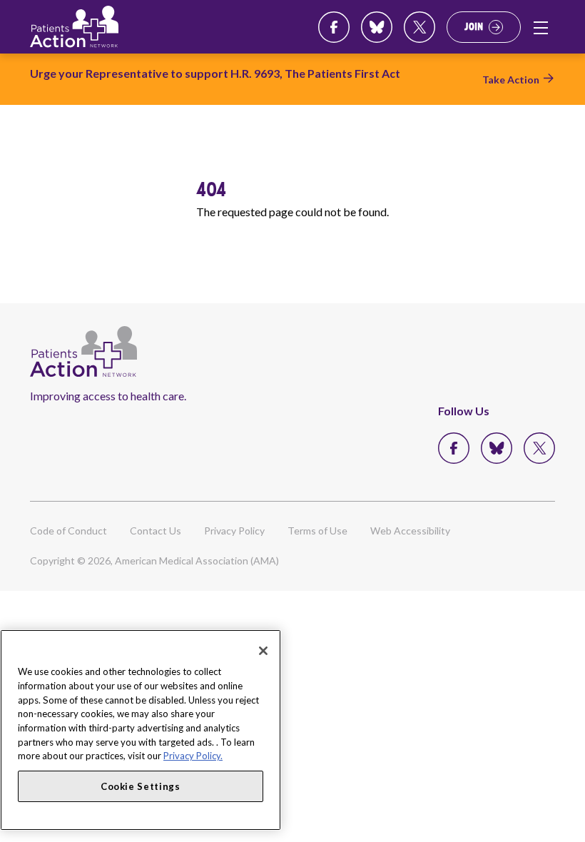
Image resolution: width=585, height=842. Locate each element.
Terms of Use (317, 530)
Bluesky (376, 27)
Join (473, 26)
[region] (140, 730)
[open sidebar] (540, 27)
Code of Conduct (68, 530)
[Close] (263, 650)
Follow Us (463, 410)
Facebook (334, 27)
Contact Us (155, 530)
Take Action (510, 79)
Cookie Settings (140, 786)
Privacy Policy (234, 530)
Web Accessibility (410, 530)
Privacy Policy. (193, 755)
